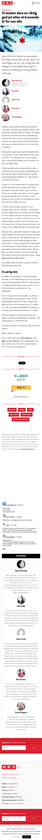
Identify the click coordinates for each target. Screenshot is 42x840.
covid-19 (12, 410)
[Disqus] (21, 476)
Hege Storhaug (17, 80)
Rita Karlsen (16, 108)
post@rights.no (12, 787)
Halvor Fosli (15, 100)
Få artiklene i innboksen (14, 743)
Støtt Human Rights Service (11, 774)
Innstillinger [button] (16, 837)
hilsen (22, 410)
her (9, 346)
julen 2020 (14, 414)
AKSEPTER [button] (26, 837)
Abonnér (33, 747)
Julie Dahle (15, 91)
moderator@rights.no (27, 449)
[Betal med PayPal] (21, 387)
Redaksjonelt (6, 10)
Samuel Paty (27, 414)
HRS (30, 410)
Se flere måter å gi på (20, 396)
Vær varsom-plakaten (16, 803)
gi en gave (30, 341)
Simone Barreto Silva (21, 419)
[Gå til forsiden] (11, 767)
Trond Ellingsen (17, 117)
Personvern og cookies (9, 778)
